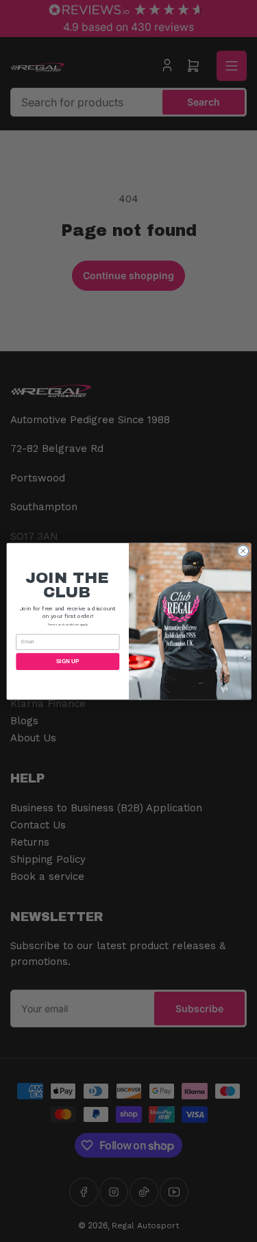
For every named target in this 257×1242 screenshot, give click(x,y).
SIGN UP (67, 661)
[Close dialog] (242, 550)
